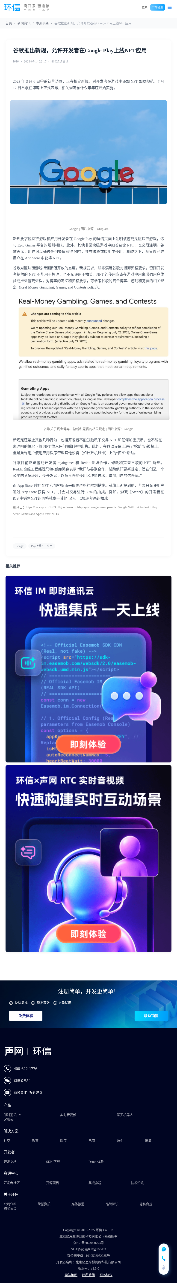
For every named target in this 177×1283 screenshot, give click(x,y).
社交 (7, 1140)
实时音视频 (68, 1115)
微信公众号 (22, 1080)
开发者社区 (12, 1183)
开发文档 (10, 1162)
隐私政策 (88, 1275)
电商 (91, 1140)
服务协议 (106, 1275)
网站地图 (71, 1275)
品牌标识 (112, 1204)
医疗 (63, 1140)
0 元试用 (65, 1003)
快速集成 (21, 1003)
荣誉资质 (44, 1204)
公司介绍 (10, 1204)
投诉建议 (36, 1092)
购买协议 (10, 1208)
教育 (35, 1140)
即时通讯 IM (12, 1115)
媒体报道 (77, 1204)
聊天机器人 (125, 1115)
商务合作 (21, 1092)
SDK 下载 (53, 1162)
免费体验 (25, 1016)
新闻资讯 (24, 23)
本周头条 (42, 23)
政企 (120, 1140)
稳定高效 (43, 1003)
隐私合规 (145, 1204)
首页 (9, 23)
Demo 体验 (96, 1162)
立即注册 (157, 7)
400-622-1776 (25, 1068)
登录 (145, 7)
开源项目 (52, 1183)
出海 (148, 1140)
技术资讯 (137, 1183)
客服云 (8, 1119)
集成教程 (94, 1183)
